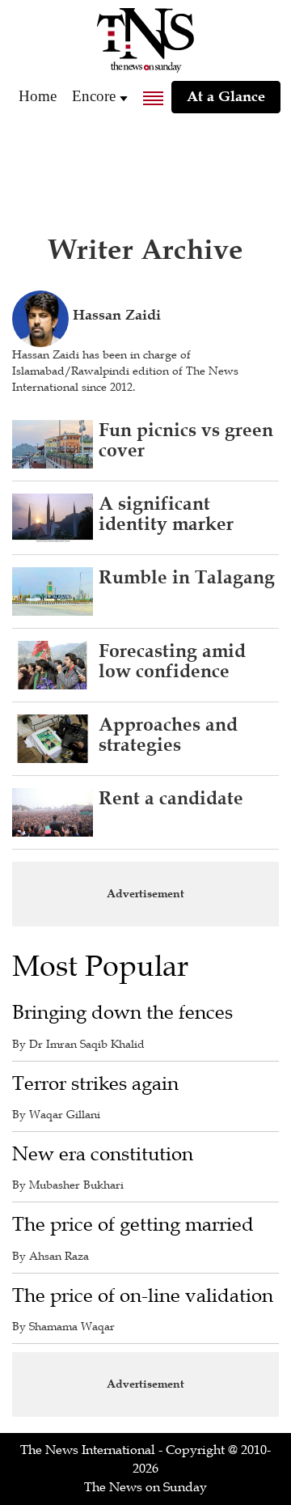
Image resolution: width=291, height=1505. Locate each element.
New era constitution (102, 1154)
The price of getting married (133, 1224)
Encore (94, 95)
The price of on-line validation (142, 1296)
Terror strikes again (95, 1084)
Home (38, 95)
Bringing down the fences (122, 1012)
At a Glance (226, 96)
